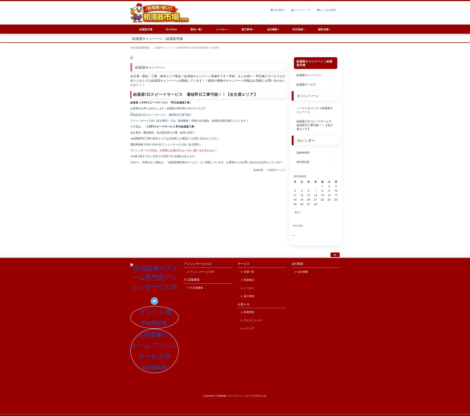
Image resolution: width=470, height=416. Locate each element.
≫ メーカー (247, 288)
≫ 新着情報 (247, 312)
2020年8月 (303, 152)
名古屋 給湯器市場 (140, 47)
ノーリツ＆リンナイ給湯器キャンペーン (315, 110)
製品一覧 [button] (196, 29)
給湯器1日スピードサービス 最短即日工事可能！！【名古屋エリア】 (195, 94)
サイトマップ (302, 10)
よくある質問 (327, 10)
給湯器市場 (145, 29)
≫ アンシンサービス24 (200, 271)
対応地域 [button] (297, 29)
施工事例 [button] (247, 29)
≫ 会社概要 (301, 271)
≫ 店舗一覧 (247, 271)
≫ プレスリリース (251, 320)
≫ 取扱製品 (247, 279)
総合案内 (278, 10)
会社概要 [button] (272, 29)
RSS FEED (298, 226)
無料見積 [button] (323, 29)
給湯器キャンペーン (309, 75)
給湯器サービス (277, 170)
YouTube (171, 29)
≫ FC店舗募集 (195, 287)
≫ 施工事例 (247, 296)
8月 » (298, 212)
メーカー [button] (221, 29)
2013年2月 (303, 162)
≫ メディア (247, 328)
